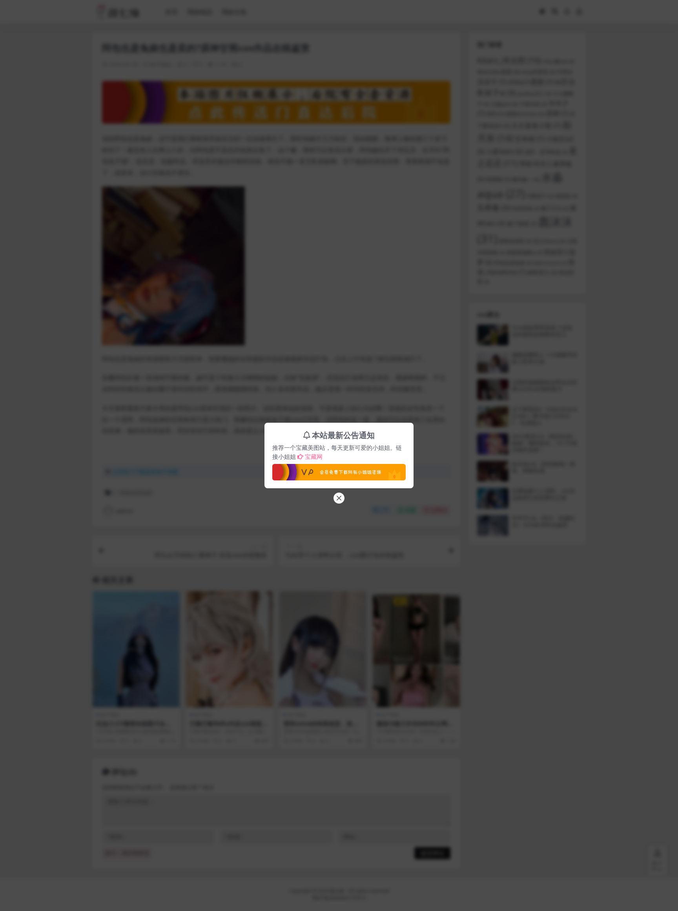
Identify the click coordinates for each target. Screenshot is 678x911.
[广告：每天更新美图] (339, 470)
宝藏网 (314, 456)
